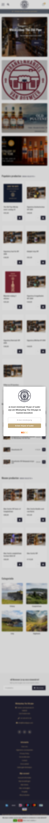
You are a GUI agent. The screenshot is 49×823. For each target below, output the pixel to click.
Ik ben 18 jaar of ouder (24, 426)
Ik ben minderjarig (24, 420)
